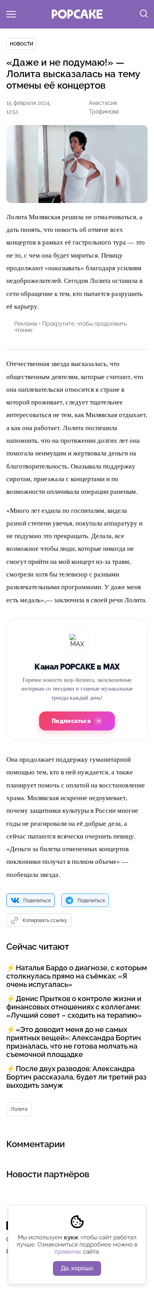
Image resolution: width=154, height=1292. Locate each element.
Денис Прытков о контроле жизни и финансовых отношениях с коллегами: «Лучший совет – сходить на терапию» (74, 1006)
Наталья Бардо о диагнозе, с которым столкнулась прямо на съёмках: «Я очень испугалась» (76, 976)
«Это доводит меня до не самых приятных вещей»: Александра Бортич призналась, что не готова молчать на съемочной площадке (73, 1042)
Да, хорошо (77, 1268)
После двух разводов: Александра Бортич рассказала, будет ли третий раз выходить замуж (76, 1076)
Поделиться (37, 900)
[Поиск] (143, 14)
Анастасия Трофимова (104, 107)
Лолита (19, 1109)
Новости (21, 44)
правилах (67, 1251)
